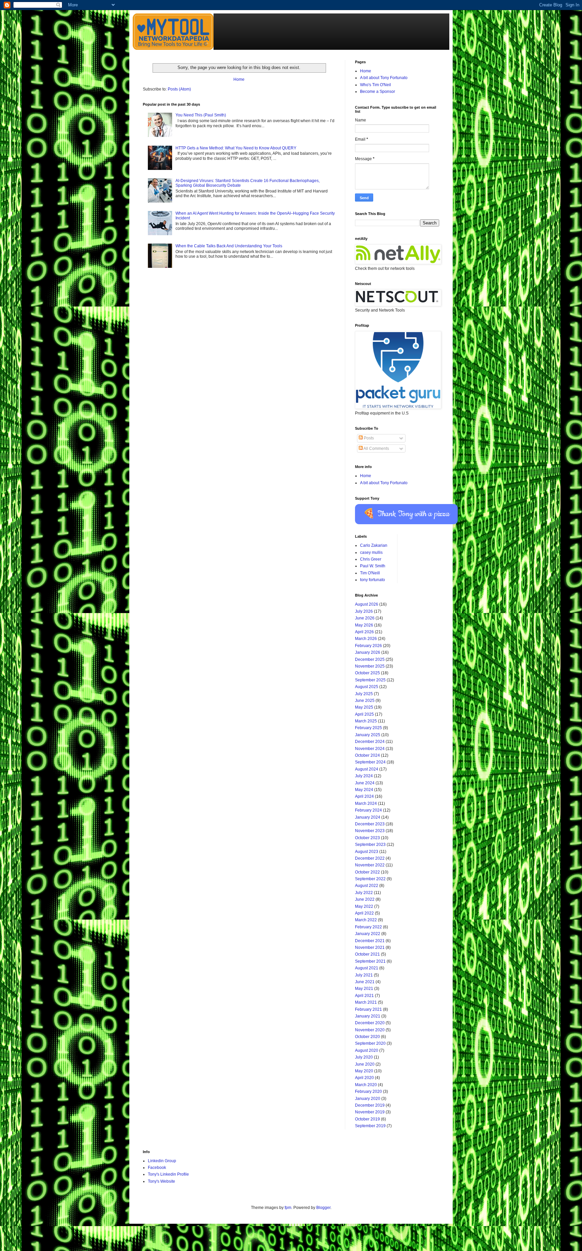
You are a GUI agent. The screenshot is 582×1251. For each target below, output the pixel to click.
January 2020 (367, 1098)
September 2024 (370, 762)
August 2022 (366, 885)
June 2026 (365, 618)
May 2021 (364, 988)
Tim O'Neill (370, 573)
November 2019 (370, 1112)
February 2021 (368, 1009)
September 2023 (370, 844)
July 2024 (364, 776)
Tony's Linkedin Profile (168, 1174)
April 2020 (364, 1077)
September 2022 (370, 879)
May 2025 (364, 707)
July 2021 (364, 975)
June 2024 (365, 783)
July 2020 (364, 1057)
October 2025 (367, 673)
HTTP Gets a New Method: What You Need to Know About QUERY (235, 148)
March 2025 (366, 721)
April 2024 (364, 796)
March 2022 (366, 920)
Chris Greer (370, 559)
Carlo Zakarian (373, 545)
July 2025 (364, 693)
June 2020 (365, 1064)
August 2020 (366, 1050)
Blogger (323, 1207)
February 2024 (368, 810)
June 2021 (365, 981)
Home (239, 79)
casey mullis (371, 552)
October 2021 (367, 954)
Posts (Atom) (179, 89)
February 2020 (368, 1091)
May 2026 (364, 625)
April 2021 (364, 995)
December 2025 (370, 659)
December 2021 (370, 940)
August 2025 (366, 686)
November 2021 (370, 947)
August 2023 (366, 851)
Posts (368, 438)
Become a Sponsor (377, 91)
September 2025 (370, 680)
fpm (288, 1207)
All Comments (376, 448)
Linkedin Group (162, 1160)
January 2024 (367, 817)
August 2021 (366, 968)
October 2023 (367, 837)
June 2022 (365, 899)
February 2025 (368, 727)
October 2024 (367, 755)
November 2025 (370, 666)
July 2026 (364, 611)
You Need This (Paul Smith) (200, 115)
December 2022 (370, 858)
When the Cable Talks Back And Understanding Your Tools (228, 246)
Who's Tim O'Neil (375, 84)
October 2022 (367, 872)
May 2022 (364, 906)
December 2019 (370, 1105)
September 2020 (370, 1043)
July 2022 (364, 892)
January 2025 (367, 734)
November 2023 (370, 830)
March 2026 (366, 638)
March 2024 (366, 803)
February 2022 (368, 927)
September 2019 (370, 1125)
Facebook (157, 1167)
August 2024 (366, 769)
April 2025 (364, 714)
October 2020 (367, 1036)
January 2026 (367, 652)
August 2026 (366, 604)
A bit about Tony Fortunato (384, 77)
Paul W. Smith (372, 566)
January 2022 (367, 933)
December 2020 (370, 1023)
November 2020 (370, 1030)
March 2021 (366, 1002)
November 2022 (370, 865)
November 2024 (370, 748)
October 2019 (367, 1119)
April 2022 (364, 913)
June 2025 (365, 700)
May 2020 (364, 1071)
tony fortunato (372, 579)
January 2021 (367, 1016)
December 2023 (370, 824)
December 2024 (370, 741)
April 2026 (364, 632)
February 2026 (368, 645)
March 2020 (366, 1084)
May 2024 (364, 789)
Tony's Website (161, 1181)
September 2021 (370, 961)
